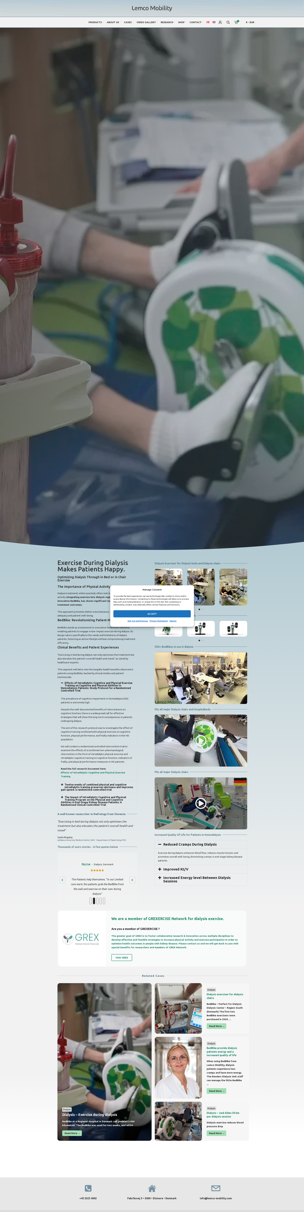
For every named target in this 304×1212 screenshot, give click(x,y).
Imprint (172, 621)
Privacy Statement (159, 621)
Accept (152, 613)
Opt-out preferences (138, 621)
